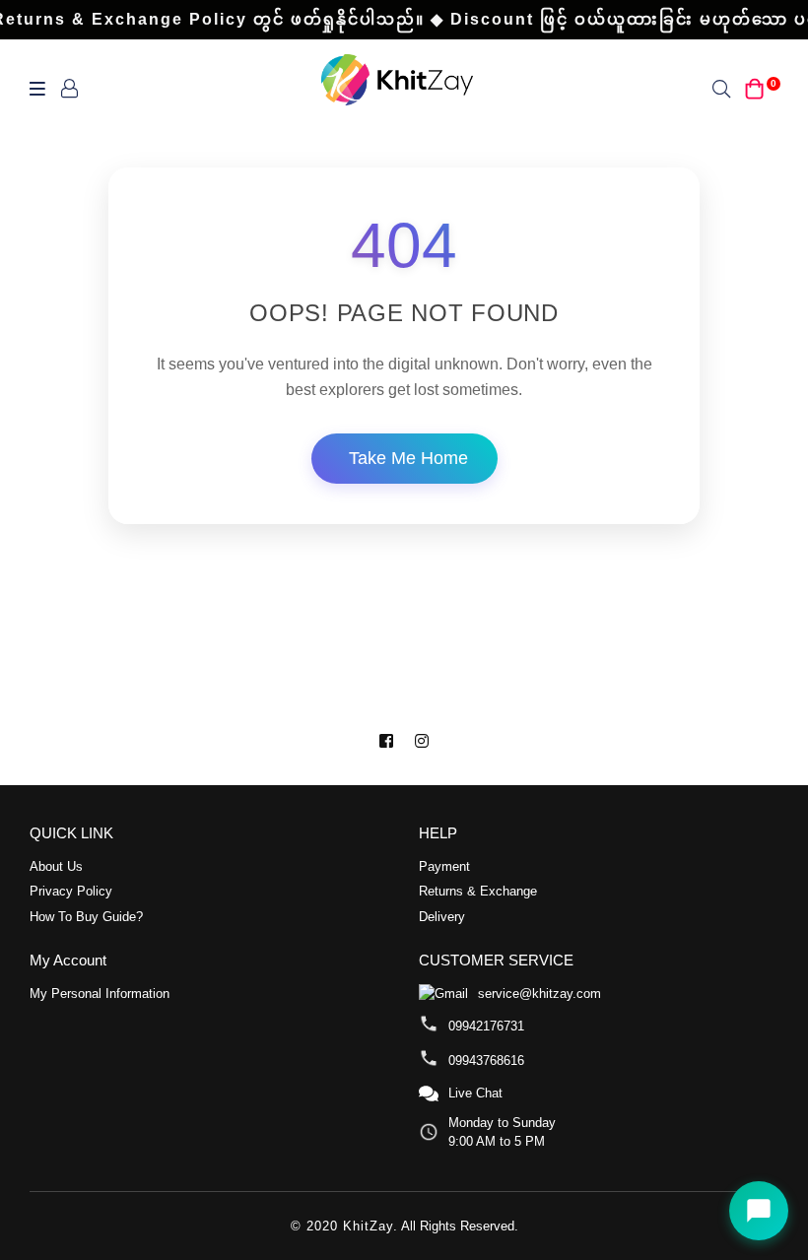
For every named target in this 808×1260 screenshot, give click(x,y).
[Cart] (755, 87)
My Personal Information (99, 993)
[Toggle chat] (758, 1210)
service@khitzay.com (539, 993)
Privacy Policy (71, 891)
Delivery (442, 916)
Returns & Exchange (478, 891)
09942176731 (486, 1026)
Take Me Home (408, 458)
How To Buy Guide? (86, 916)
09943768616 (486, 1060)
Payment (444, 866)
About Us (56, 866)
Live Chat (475, 1093)
